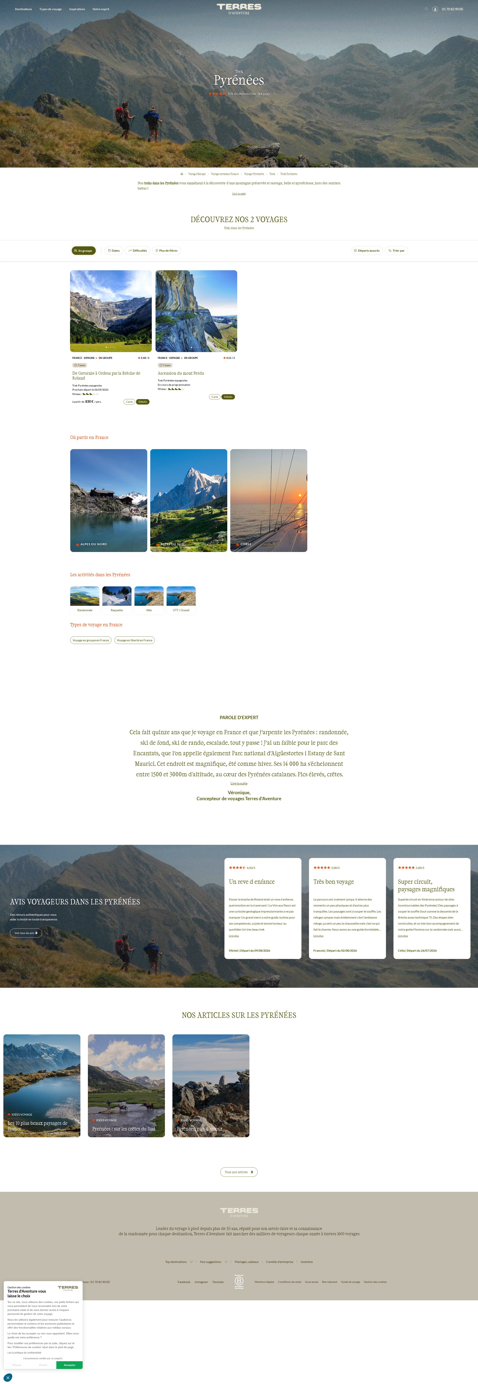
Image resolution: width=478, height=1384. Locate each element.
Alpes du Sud (172, 544)
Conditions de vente (289, 1281)
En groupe (85, 250)
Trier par (399, 250)
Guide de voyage (350, 1281)
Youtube (218, 1282)
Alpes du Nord (94, 544)
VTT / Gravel (184, 610)
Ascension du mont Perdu (181, 372)
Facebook (184, 1282)
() (264, 93)
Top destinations (176, 1261)
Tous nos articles (236, 1172)
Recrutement (329, 1281)
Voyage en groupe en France (91, 640)
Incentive (307, 1261)
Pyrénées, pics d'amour (200, 1128)
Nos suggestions (210, 1261)
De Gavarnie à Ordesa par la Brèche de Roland (106, 375)
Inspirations (77, 9)
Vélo (155, 610)
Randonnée (88, 610)
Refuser (17, 1365)
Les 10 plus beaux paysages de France (37, 1125)
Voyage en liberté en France (134, 640)
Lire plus (234, 935)
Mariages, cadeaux (247, 1261)
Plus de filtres (168, 250)
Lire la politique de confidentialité (24, 1352)
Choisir (43, 1365)
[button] (7, 1377)
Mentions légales (264, 1281)
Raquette (121, 610)
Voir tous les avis (24, 933)
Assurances (311, 1281)
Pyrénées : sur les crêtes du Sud (123, 1128)
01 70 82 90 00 (452, 9)
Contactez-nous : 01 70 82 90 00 (89, 1282)
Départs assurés (369, 250)
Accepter (69, 1365)
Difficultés (140, 250)
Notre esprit (101, 9)
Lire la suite (239, 193)
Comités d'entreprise (279, 1261)
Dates (116, 250)
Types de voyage (50, 9)
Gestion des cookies (375, 1281)
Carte (129, 401)
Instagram (201, 1282)
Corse (246, 544)
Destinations (23, 9)
